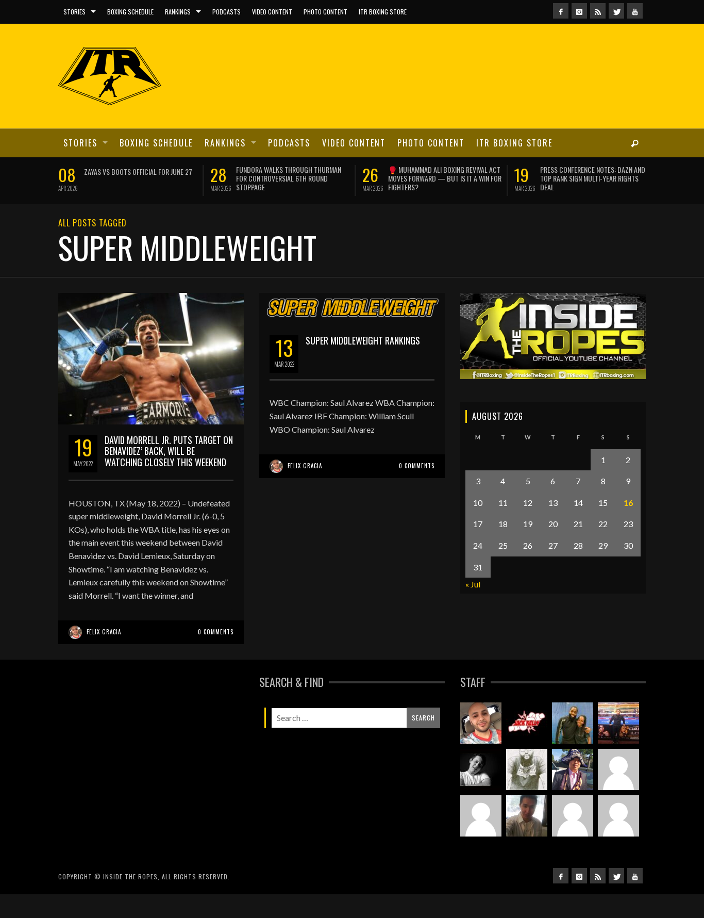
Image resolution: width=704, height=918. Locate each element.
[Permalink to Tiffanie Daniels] (572, 729)
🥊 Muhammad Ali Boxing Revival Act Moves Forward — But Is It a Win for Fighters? (327, 178)
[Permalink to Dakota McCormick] (480, 775)
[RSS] (598, 11)
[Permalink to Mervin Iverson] (526, 822)
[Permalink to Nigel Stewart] (526, 775)
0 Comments (215, 638)
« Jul (472, 591)
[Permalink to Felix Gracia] (480, 729)
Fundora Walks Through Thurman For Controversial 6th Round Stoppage (171, 178)
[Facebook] (560, 11)
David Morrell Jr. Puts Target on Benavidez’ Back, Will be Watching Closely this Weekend (169, 457)
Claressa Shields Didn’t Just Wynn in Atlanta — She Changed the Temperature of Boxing (631, 178)
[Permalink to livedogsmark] (618, 822)
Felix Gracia (104, 638)
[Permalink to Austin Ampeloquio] (480, 822)
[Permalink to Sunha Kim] (572, 775)
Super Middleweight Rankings (363, 346)
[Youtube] (635, 11)
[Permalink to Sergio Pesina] (618, 729)
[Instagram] (579, 11)
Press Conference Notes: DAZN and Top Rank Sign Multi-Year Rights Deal (475, 178)
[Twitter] (616, 11)
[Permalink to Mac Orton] (572, 822)
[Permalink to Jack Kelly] (526, 729)
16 (628, 509)
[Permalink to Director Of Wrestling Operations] (618, 775)
